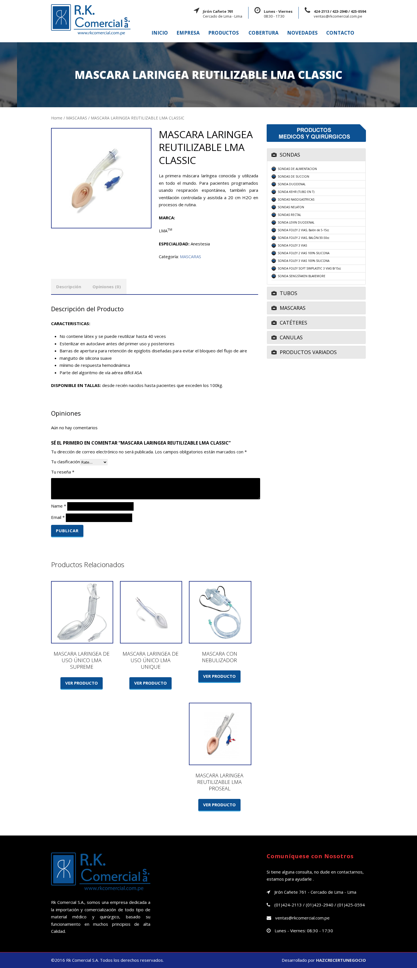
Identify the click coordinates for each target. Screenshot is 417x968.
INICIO (159, 32)
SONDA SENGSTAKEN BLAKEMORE (301, 276)
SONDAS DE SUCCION (293, 176)
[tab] (316, 154)
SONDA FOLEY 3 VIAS (292, 245)
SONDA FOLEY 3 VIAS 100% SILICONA (303, 261)
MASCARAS (76, 118)
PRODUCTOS (223, 32)
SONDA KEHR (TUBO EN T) (296, 192)
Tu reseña (62, 472)
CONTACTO (340, 32)
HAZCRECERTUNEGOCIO (341, 960)
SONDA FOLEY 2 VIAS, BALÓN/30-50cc (303, 238)
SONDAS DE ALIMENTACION (297, 169)
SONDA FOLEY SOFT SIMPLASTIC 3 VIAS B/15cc (309, 268)
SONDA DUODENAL (292, 184)
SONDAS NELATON (291, 207)
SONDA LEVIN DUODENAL (296, 222)
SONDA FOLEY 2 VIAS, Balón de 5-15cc (303, 230)
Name (58, 506)
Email (58, 517)
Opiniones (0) (106, 286)
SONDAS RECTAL (289, 215)
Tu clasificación (65, 461)
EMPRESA (188, 32)
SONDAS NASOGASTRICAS (296, 199)
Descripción (68, 286)
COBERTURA (263, 32)
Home (56, 118)
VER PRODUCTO (81, 683)
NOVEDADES (302, 32)
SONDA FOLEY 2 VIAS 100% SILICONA (303, 253)
